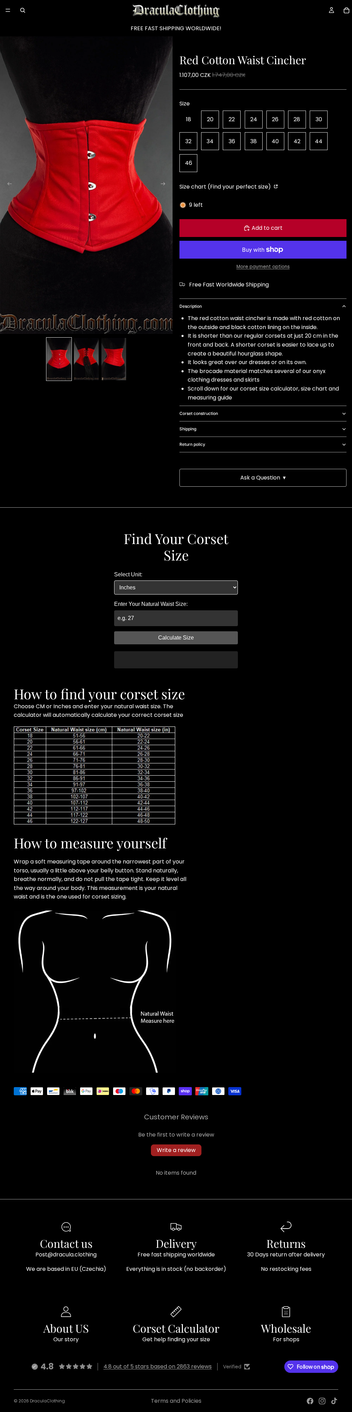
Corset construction (198, 413)
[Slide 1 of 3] (59, 359)
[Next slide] (165, 185)
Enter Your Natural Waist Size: (151, 604)
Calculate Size (176, 638)
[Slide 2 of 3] (86, 359)
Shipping (187, 428)
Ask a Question (263, 478)
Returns (286, 1243)
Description (190, 306)
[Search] (22, 10)
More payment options (263, 266)
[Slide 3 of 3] (113, 359)
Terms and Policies (176, 1401)
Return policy (192, 444)
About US (66, 1328)
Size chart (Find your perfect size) (225, 187)
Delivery (176, 1243)
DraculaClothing (47, 1401)
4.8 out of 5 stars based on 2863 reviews (157, 1366)
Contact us (66, 1243)
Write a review (176, 1150)
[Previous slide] (7, 185)
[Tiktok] (334, 1401)
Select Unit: (128, 574)
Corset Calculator (176, 1328)
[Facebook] (310, 1401)
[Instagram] (322, 1401)
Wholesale (286, 1328)
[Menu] (8, 10)
